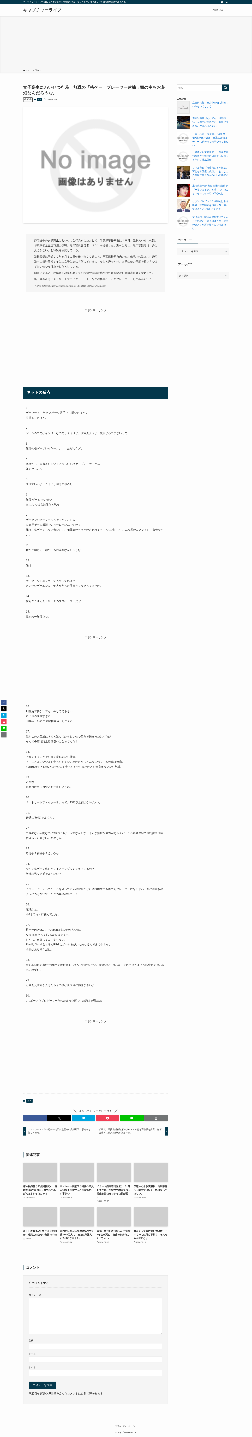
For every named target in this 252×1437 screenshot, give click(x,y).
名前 (31, 1340)
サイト (32, 1367)
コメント (35, 1295)
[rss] (222, 2)
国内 (39, 99)
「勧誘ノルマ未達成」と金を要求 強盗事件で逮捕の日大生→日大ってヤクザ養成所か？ (211, 156)
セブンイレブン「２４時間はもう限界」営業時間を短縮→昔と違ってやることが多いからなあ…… (210, 205)
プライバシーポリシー (126, 1426)
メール (32, 1353)
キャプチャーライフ (42, 10)
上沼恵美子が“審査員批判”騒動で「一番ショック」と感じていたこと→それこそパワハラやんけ (210, 189)
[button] (35, 1118)
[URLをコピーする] (156, 1118)
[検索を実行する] (225, 87)
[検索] (226, 2)
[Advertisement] (126, 43)
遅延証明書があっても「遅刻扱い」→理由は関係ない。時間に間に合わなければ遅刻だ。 (210, 122)
